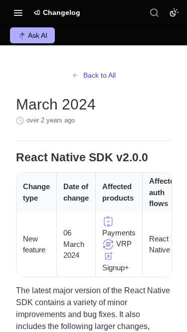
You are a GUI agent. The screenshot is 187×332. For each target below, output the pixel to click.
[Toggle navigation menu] (18, 12)
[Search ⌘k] (154, 12)
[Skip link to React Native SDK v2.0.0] (9, 157)
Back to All (99, 75)
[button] (108, 221)
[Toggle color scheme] (174, 12)
